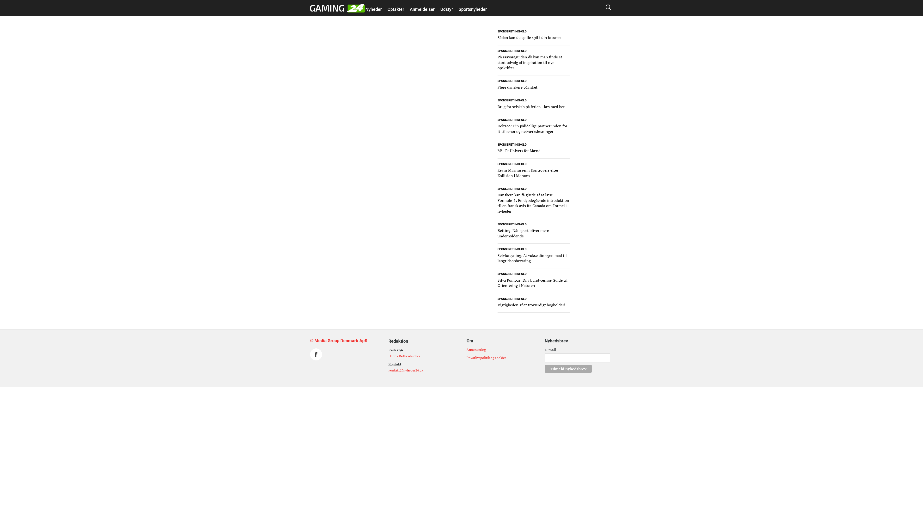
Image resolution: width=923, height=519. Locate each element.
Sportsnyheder (473, 9)
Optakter (395, 9)
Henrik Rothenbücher (404, 356)
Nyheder (373, 9)
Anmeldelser (422, 9)
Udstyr (446, 9)
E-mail (550, 349)
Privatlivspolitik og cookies (486, 357)
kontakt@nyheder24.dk (405, 370)
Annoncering (476, 349)
